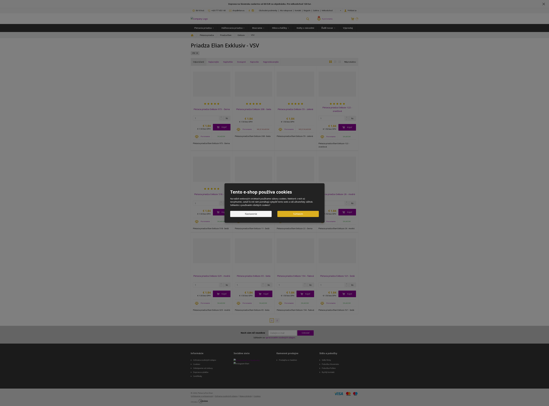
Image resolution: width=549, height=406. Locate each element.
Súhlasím (298, 213)
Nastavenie (251, 213)
